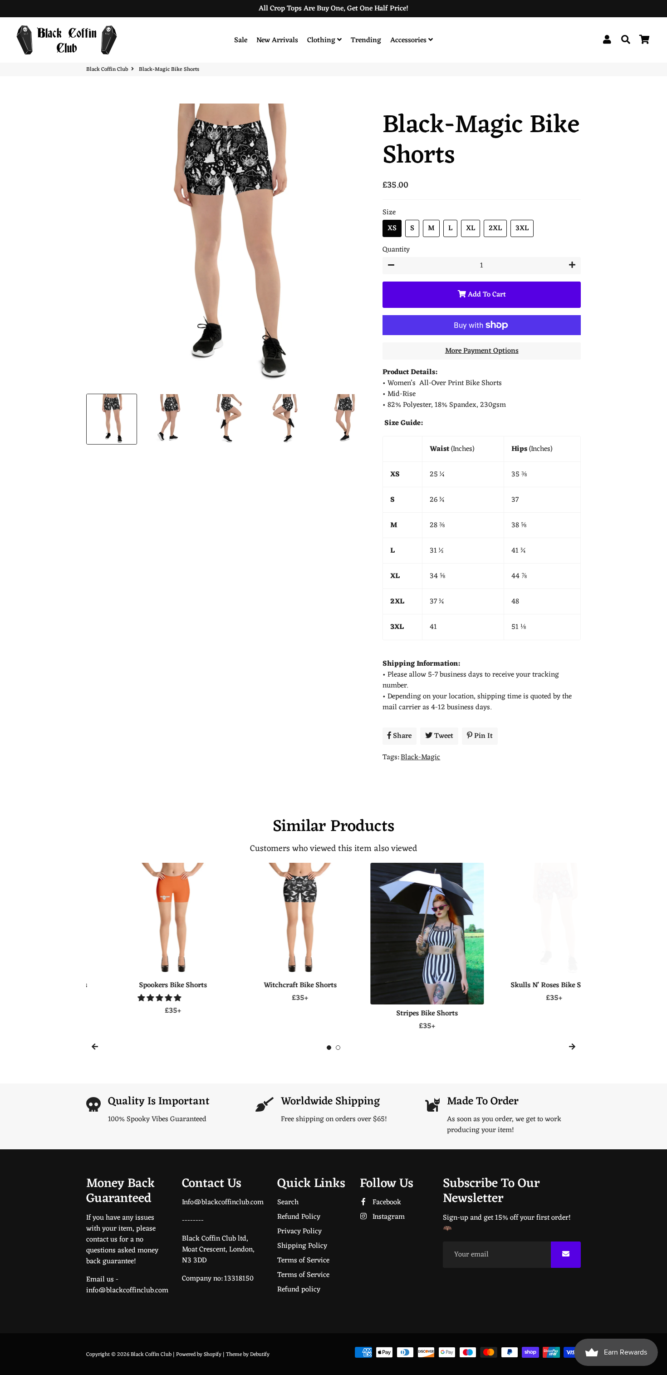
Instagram (388, 1217)
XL (470, 228)
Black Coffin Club (107, 69)
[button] (130, 998)
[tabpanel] (143, 939)
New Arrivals (277, 40)
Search (288, 1202)
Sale (240, 40)
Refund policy (298, 1289)
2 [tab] (338, 1047)
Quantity (396, 249)
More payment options (482, 351)
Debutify (260, 1355)
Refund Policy (298, 1217)
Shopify (212, 1355)
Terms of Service (303, 1260)
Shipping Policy (302, 1246)
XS (392, 228)
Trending (366, 40)
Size (389, 212)
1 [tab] (329, 1047)
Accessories (409, 40)
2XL (495, 228)
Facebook (386, 1202)
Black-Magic (420, 757)
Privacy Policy (299, 1231)
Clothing (322, 40)
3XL (522, 228)
